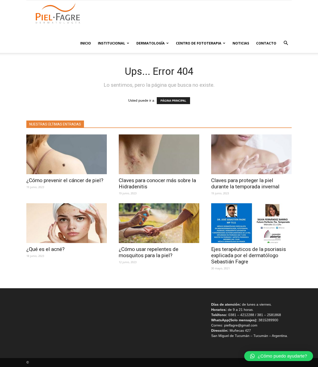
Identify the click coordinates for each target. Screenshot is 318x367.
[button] (286, 43)
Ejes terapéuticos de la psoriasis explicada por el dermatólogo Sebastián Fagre (248, 255)
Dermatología (150, 43)
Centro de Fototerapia (198, 43)
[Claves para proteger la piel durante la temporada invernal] (251, 154)
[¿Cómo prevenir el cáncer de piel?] (66, 154)
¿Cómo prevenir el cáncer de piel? (64, 180)
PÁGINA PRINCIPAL (173, 100)
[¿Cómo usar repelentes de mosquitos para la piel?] (159, 223)
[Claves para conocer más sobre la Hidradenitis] (159, 154)
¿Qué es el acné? (46, 249)
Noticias (241, 43)
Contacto (266, 43)
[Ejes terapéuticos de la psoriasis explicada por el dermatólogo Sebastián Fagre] (251, 223)
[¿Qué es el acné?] (66, 223)
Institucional (111, 43)
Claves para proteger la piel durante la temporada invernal (245, 183)
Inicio (85, 43)
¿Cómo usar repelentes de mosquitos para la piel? (148, 252)
